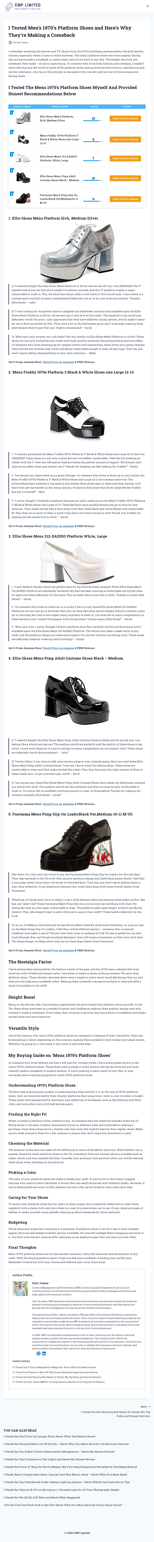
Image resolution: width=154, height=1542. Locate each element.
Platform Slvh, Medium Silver (71, 218)
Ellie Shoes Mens (27, 658)
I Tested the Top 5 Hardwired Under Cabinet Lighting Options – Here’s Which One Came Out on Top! (67, 1482)
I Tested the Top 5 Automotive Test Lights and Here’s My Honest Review (49, 1459)
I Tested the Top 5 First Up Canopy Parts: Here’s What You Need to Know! (50, 1436)
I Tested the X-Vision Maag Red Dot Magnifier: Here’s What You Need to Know (55, 1367)
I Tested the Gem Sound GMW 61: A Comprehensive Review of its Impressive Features (60, 1382)
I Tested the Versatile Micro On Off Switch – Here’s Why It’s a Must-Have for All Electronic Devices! (66, 1444)
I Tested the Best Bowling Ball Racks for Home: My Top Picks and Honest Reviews (58, 1377)
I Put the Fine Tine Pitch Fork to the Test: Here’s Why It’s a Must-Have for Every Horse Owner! (63, 1505)
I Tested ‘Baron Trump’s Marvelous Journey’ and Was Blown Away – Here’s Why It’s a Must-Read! (65, 1474)
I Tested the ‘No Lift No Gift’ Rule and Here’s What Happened (42, 1497)
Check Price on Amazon (125, 118)
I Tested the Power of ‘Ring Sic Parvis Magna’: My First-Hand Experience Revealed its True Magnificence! (70, 1467)
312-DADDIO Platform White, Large (75, 536)
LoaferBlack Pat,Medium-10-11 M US (99, 814)
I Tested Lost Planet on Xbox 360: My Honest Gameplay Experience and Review (56, 1372)
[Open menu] (147, 6)
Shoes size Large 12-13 (114, 372)
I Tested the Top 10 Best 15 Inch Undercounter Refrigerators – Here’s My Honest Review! (59, 1451)
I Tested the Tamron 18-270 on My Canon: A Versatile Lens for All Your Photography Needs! (61, 1489)
